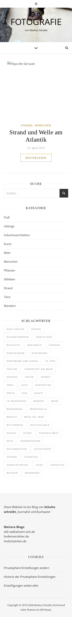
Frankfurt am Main (38, 369)
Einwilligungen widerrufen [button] (21, 585)
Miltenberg (15, 425)
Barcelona (44, 336)
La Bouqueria (16, 400)
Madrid (39, 400)
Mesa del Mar (34, 416)
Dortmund (39, 353)
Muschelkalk (40, 425)
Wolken (12, 472)
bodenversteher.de (16, 536)
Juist (24, 385)
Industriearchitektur (17, 235)
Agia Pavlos (15, 329)
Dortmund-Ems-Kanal (23, 361)
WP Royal (45, 609)
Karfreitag (43, 385)
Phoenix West (49, 433)
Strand (27, 125)
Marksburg (15, 409)
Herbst (46, 376)
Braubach (34, 345)
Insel (10, 385)
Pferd (27, 433)
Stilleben (9, 279)
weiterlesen (36, 157)
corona (54, 345)
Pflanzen (9, 270)
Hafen (29, 376)
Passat (11, 433)
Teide (39, 464)
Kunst (7, 244)
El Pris (51, 361)
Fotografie (36, 21)
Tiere (7, 297)
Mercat (12, 416)
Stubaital (31, 456)
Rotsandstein (17, 449)
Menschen (43, 125)
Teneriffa (57, 464)
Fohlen (12, 369)
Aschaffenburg (18, 336)
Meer (7, 253)
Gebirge (9, 226)
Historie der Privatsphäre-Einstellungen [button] (29, 577)
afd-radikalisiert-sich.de (19, 532)
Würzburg (32, 472)
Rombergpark (31, 440)
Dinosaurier (16, 353)
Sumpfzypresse (17, 464)
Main (54, 400)
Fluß (7, 217)
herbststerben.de (15, 541)
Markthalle (38, 409)
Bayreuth (13, 345)
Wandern (10, 306)
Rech (10, 440)
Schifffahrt (43, 449)
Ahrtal (36, 329)
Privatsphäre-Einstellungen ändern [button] (26, 568)
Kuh (24, 393)
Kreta (11, 393)
